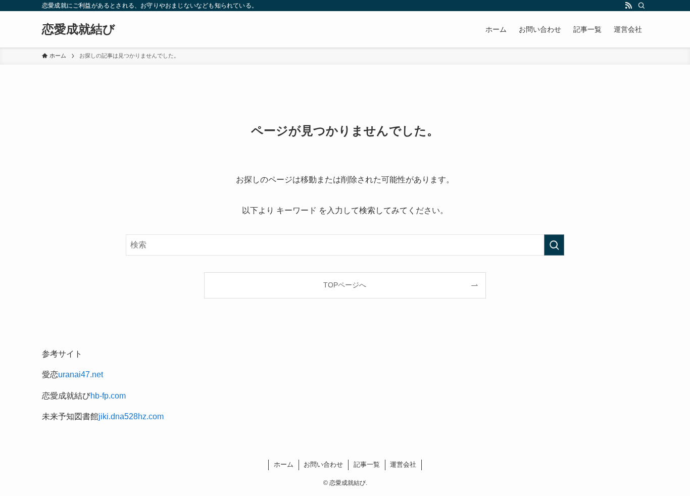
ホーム (283, 464)
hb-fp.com (108, 395)
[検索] (641, 5)
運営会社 (403, 464)
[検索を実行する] (554, 245)
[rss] (628, 5)
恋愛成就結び (78, 29)
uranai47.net (80, 374)
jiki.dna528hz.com (131, 416)
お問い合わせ (323, 464)
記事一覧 (367, 464)
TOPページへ (344, 285)
